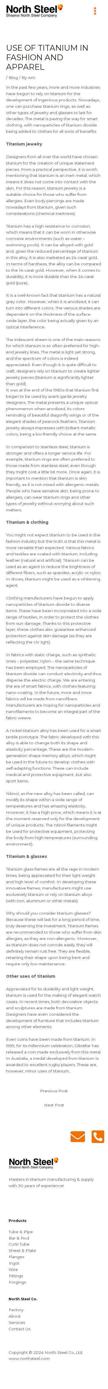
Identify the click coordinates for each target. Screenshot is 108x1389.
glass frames (36, 869)
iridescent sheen (30, 339)
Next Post (54, 1105)
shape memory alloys (49, 755)
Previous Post (54, 1091)
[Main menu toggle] (95, 11)
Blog (13, 77)
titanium (46, 175)
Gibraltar (83, 1045)
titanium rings (38, 459)
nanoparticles (19, 604)
